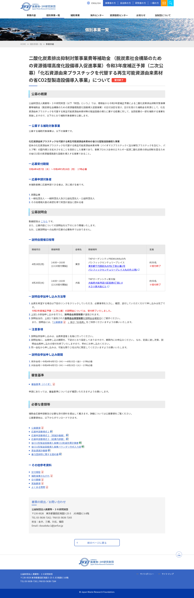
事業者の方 (110, 2)
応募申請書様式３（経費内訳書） (48, 439)
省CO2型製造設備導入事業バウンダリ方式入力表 (56, 446)
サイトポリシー (147, 573)
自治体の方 (125, 2)
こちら (44, 221)
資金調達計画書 (39, 450)
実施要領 (35, 483)
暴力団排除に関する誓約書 (45, 454)
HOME (23, 44)
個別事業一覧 (53, 15)
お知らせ (140, 15)
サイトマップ (168, 573)
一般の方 (154, 2)
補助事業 (75, 15)
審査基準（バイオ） (41, 384)
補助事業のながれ (40, 476)
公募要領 (57, 322)
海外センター (97, 15)
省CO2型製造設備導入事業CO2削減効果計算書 (55, 443)
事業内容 (31, 15)
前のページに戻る (97, 542)
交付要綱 (35, 479)
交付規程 (35, 472)
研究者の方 (140, 2)
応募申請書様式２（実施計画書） (48, 435)
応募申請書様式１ (40, 431)
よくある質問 (38, 487)
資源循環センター (119, 15)
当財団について (163, 15)
